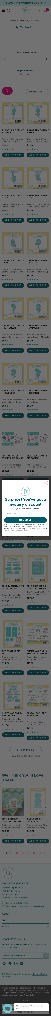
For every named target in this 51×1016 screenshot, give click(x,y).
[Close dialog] (46, 483)
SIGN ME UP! (25, 520)
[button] (7, 1008)
